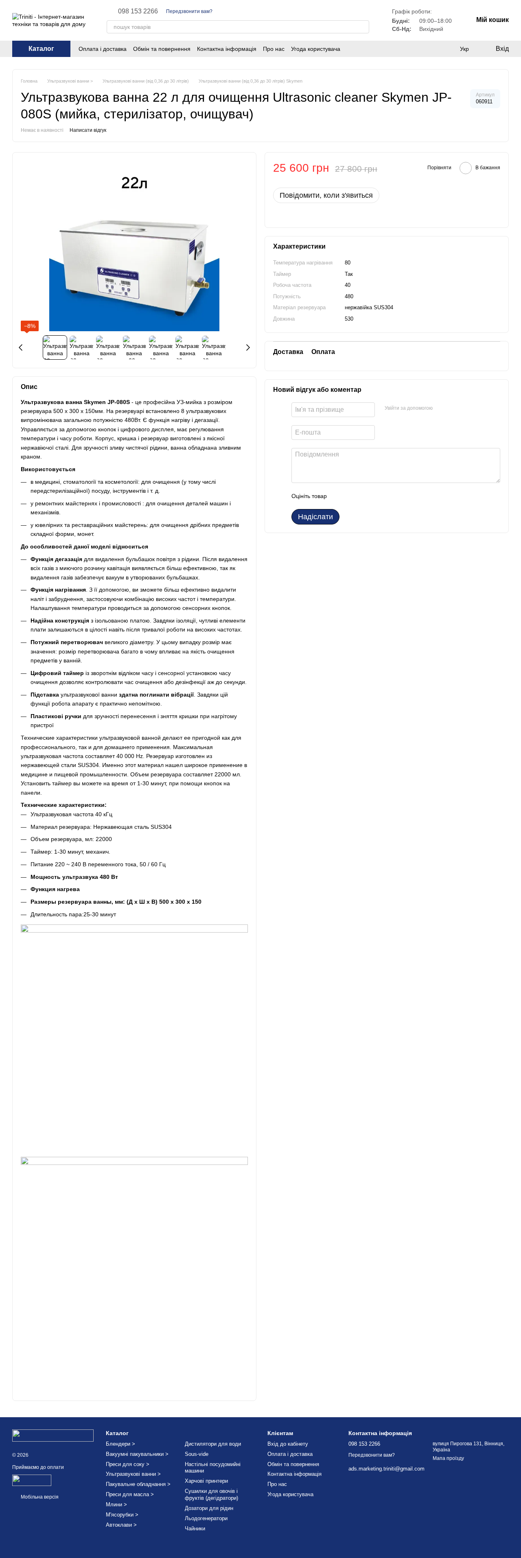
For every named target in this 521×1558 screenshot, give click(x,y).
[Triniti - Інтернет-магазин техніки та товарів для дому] (53, 1435)
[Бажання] (431, 49)
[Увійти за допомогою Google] (455, 408)
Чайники (195, 1528)
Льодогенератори (206, 1518)
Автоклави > (121, 1525)
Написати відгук (88, 130)
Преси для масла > (130, 1494)
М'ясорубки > (122, 1515)
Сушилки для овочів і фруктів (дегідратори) (211, 1494)
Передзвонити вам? (189, 11)
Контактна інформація (226, 49)
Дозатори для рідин (209, 1508)
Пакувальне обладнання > (138, 1484)
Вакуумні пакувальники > (137, 1454)
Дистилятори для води (213, 1444)
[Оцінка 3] (366, 496)
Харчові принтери (206, 1481)
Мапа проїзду (448, 1458)
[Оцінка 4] (379, 496)
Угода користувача (315, 49)
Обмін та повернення (161, 49)
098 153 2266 (138, 11)
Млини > (116, 1504)
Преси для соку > (127, 1464)
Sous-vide (196, 1454)
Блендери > (120, 1444)
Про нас (274, 49)
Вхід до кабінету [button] (287, 1444)
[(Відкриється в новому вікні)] (31, 1480)
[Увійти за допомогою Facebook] (442, 408)
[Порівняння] (448, 49)
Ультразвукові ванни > (133, 1474)
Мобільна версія (39, 1497)
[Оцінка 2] (353, 496)
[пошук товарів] (362, 26)
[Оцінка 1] (340, 496)
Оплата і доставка (103, 49)
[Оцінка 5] (392, 496)
